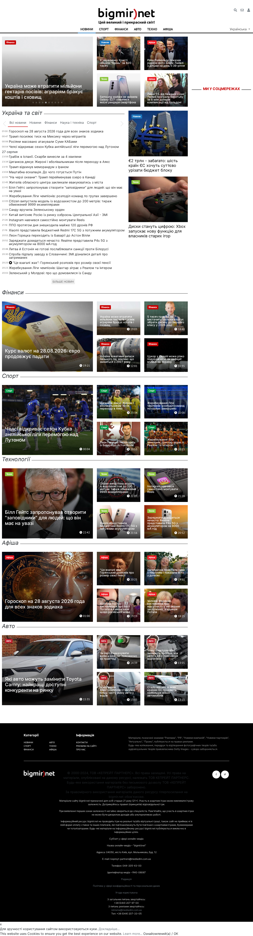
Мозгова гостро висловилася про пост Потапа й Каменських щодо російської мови (115, 608)
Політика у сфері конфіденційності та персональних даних (126, 885)
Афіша (168, 29)
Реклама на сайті (86, 745)
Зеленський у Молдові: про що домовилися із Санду (50, 273)
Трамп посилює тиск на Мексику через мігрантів (47, 136)
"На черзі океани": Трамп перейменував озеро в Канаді (52, 177)
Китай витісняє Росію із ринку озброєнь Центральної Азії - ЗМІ (58, 215)
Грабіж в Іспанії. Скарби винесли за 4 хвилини (45, 157)
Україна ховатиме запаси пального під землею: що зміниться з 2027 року (117, 358)
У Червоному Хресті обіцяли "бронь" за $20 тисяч (115, 62)
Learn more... (132, 934)
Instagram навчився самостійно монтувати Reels (47, 220)
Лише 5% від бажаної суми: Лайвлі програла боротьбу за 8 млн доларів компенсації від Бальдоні (166, 98)
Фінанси (121, 29)
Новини (86, 29)
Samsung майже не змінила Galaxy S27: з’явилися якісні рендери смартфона (118, 99)
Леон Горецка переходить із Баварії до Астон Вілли (49, 235)
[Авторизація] (248, 10)
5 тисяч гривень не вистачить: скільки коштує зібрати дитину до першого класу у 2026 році (165, 321)
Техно (152, 29)
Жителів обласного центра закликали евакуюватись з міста (56, 182)
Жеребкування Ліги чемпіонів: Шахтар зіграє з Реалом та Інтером (60, 268)
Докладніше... (109, 929)
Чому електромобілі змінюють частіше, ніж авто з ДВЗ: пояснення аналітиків (162, 654)
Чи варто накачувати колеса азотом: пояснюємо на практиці (118, 655)
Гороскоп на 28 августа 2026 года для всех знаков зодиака (56, 131)
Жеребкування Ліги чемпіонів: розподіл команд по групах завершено (63, 196)
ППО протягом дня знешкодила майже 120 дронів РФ (51, 225)
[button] (33, 102)
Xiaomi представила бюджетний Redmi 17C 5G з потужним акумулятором (67, 230)
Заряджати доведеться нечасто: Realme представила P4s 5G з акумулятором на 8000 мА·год (58, 242)
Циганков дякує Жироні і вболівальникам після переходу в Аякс (59, 162)
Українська (239, 29)
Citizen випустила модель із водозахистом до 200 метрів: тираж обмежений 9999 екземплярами (60, 202)
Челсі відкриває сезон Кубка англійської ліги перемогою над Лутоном (64, 147)
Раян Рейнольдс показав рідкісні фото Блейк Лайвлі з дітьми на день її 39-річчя (166, 62)
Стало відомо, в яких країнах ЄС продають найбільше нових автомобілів (162, 691)
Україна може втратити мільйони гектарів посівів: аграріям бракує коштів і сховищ (117, 321)
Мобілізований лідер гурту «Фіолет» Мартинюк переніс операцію (47, 94)
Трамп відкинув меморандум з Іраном (39, 167)
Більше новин (63, 281)
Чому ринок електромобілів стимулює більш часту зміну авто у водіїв (117, 691)
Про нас (81, 749)
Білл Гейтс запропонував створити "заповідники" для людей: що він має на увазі (66, 189)
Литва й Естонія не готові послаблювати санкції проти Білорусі (59, 249)
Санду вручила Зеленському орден (36, 210)
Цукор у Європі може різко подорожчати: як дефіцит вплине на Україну (165, 358)
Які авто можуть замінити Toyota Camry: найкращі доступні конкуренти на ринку (43, 684)
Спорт (104, 29)
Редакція (126, 879)
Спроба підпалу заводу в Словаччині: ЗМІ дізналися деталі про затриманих (58, 255)
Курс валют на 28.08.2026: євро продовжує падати (42, 353)
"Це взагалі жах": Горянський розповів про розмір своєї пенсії (62, 263)
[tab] (18, 123)
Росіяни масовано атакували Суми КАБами (43, 141)
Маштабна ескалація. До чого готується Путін (45, 172)
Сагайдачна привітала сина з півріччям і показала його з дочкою (166, 572)
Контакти (82, 742)
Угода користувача (126, 892)
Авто (137, 29)
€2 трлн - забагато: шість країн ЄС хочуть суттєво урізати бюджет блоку (153, 165)
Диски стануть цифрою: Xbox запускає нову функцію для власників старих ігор (157, 231)
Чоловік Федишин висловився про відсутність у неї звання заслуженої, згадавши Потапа (163, 606)
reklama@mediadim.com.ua (126, 909)
